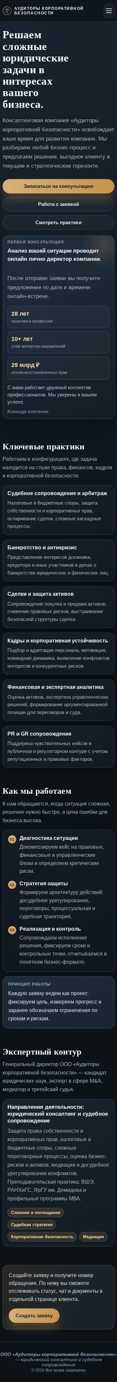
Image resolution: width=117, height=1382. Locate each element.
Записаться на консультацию (59, 186)
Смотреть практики (58, 222)
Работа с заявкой (58, 204)
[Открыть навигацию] (109, 11)
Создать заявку (34, 1315)
